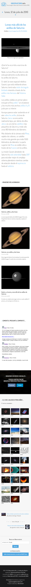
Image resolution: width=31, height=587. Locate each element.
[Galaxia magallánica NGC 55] (15, 421)
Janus (10, 118)
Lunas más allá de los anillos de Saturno (15, 26)
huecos (14, 147)
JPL (21, 31)
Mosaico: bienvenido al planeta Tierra (16, 525)
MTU (16, 576)
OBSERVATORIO (16, 3)
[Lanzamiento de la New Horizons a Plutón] (24, 431)
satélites (20, 124)
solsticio (11, 166)
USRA (27, 576)
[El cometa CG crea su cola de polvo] (5, 421)
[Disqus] (15, 343)
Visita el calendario (7, 403)
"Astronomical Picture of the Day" (18, 572)
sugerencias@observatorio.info (15, 581)
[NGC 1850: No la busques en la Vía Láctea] (15, 479)
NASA (26, 31)
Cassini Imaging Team (14, 31)
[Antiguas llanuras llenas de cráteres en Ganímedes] (5, 499)
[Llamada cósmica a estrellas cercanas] (24, 450)
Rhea (27, 133)
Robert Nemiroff (11, 576)
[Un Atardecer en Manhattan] (24, 460)
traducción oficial (23, 570)
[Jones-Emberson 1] (5, 411)
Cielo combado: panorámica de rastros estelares (18, 514)
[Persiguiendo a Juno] (15, 431)
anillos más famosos (9, 93)
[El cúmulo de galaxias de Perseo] (5, 450)
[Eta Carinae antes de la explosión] (15, 499)
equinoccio (21, 163)
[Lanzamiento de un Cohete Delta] (5, 489)
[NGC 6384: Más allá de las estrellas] (15, 460)
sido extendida (15, 154)
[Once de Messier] (15, 440)
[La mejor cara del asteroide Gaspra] (15, 489)
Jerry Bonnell (22, 576)
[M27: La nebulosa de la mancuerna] (24, 411)
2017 (28, 154)
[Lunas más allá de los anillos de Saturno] (15, 450)
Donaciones (9, 580)
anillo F (16, 102)
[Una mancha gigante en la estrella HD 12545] (24, 479)
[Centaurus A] (24, 421)
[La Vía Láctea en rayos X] (24, 470)
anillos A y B (24, 105)
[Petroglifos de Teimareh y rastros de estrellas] (24, 440)
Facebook (11, 385)
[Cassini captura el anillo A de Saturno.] (15, 470)
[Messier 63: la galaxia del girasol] (5, 431)
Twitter (20, 385)
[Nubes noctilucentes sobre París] (15, 411)
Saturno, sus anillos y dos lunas (10, 252)
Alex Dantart (21, 583)
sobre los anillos (10, 115)
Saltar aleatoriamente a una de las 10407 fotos (15, 554)
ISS (19, 31)
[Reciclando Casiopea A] (5, 479)
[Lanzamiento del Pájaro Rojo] (5, 470)
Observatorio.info (12, 570)
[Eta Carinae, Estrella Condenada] (24, 489)
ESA (23, 31)
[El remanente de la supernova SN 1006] (5, 440)
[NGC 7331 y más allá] (5, 460)
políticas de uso (24, 574)
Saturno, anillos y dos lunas (9, 212)
